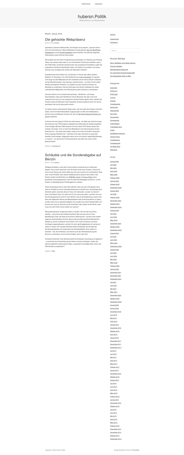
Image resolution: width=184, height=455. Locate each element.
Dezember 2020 (115, 295)
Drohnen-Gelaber (116, 66)
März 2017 (113, 364)
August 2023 (114, 233)
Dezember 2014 (115, 429)
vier (91, 50)
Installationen (49, 52)
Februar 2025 (114, 197)
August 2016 (114, 380)
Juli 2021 (113, 282)
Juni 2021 (113, 285)
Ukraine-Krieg (115, 137)
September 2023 (116, 230)
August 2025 (114, 191)
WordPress (96, 50)
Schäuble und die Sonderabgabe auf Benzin (73, 156)
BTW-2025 (114, 94)
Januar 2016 (114, 400)
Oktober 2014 (114, 436)
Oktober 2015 (114, 406)
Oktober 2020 (114, 298)
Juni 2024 (113, 217)
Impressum (98, 4)
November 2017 (115, 344)
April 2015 (113, 419)
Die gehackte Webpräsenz (65, 39)
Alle (88, 50)
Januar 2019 (114, 325)
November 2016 (115, 374)
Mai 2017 (113, 357)
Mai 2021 (113, 289)
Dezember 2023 (115, 223)
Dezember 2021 (115, 272)
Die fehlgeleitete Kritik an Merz (120, 76)
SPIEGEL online (74, 177)
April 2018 (113, 334)
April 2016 (113, 390)
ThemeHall (135, 450)
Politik (53, 251)
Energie (113, 101)
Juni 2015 (113, 413)
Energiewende (115, 104)
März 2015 (113, 422)
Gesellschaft (114, 111)
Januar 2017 (114, 370)
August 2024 (114, 210)
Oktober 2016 (114, 377)
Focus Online (88, 177)
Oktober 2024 (114, 204)
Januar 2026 (114, 181)
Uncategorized (55, 146)
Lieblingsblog (114, 124)
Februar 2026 (114, 178)
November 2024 (115, 201)
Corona (112, 97)
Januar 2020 (114, 308)
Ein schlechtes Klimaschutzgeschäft (122, 73)
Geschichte (114, 107)
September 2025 (116, 188)
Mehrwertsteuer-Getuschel (119, 69)
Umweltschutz (115, 140)
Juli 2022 (113, 253)
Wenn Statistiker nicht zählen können (122, 63)
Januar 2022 (114, 269)
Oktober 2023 (114, 227)
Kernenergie (114, 117)
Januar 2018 (114, 338)
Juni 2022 (113, 256)
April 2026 (113, 171)
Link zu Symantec (85, 77)
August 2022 (114, 250)
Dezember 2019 (115, 312)
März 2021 (113, 292)
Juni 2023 (113, 240)
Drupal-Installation (66, 52)
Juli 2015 (113, 409)
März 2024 (113, 220)
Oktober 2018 (114, 331)
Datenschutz (86, 4)
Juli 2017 (113, 351)
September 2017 (116, 347)
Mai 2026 (113, 168)
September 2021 (116, 279)
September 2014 (116, 439)
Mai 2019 (113, 318)
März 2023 (113, 243)
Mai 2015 (113, 416)
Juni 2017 (113, 354)
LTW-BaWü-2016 (116, 127)
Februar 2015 (114, 426)
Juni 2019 (113, 315)
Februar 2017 (114, 367)
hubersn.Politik (92, 16)
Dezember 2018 (115, 328)
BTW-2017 (114, 91)
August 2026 (114, 161)
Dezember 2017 (115, 341)
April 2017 (113, 360)
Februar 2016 (114, 396)
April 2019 (113, 321)
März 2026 (113, 174)
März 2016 (113, 393)
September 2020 (116, 302)
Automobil (113, 88)
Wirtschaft (113, 150)
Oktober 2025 (114, 184)
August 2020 (114, 305)
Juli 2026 (113, 165)
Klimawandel (114, 120)
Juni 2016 (113, 387)
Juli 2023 (113, 236)
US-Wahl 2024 (115, 146)
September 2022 (116, 246)
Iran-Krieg (113, 114)
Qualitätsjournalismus (117, 133)
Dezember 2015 (115, 403)
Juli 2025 (113, 194)
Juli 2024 (113, 214)
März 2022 (113, 263)
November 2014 (115, 432)
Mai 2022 (113, 259)
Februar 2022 (114, 266)
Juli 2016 (113, 383)
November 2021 (115, 276)
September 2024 (116, 207)
